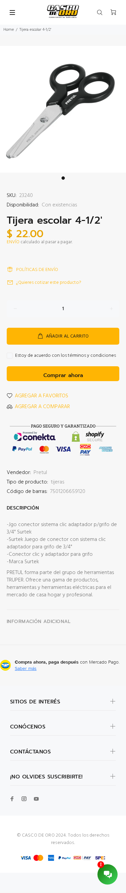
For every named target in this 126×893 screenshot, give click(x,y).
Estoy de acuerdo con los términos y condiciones (65, 355)
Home (8, 29)
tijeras (57, 482)
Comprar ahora (63, 375)
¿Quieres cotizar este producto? (48, 283)
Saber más (26, 668)
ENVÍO (13, 242)
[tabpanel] (63, 109)
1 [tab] (63, 178)
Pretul (40, 472)
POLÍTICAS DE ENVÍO (37, 270)
